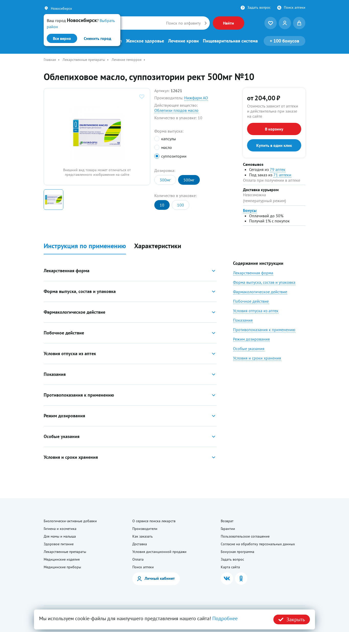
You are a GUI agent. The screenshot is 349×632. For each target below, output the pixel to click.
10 (162, 205)
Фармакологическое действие (260, 291)
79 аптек (277, 169)
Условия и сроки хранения (257, 358)
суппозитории (173, 156)
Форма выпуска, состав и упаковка (264, 282)
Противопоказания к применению (264, 329)
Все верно (62, 38)
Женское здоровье (145, 41)
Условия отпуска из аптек (255, 310)
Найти (228, 23)
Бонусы (250, 210)
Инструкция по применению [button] (85, 246)
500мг (188, 179)
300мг (165, 179)
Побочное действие (251, 301)
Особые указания (248, 348)
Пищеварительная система (230, 41)
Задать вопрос (259, 7)
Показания (243, 320)
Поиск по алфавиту (183, 23)
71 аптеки (282, 174)
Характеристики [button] (157, 246)
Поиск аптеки (294, 7)
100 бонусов (284, 41)
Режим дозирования (251, 339)
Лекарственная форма (253, 272)
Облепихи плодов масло (176, 110)
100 (180, 205)
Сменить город (97, 38)
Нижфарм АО (196, 97)
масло (166, 147)
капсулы (168, 138)
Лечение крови (183, 41)
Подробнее (225, 618)
